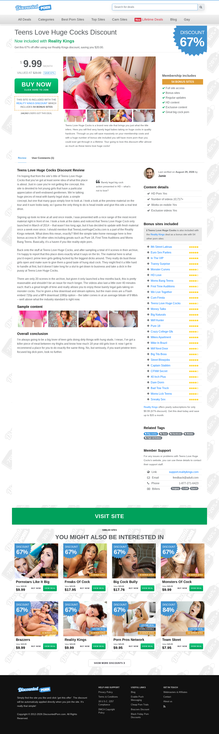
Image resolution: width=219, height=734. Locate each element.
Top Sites (98, 19)
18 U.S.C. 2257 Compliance (106, 703)
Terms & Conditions (108, 696)
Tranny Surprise (160, 263)
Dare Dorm (157, 382)
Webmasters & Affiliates (175, 692)
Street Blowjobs (160, 359)
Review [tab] (22, 157)
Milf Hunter (157, 320)
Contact (167, 696)
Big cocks (152, 434)
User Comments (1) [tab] (43, 157)
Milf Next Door (159, 348)
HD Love (156, 275)
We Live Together (161, 292)
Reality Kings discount (32, 103)
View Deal (50, 588)
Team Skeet (171, 640)
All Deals (24, 19)
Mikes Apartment (161, 337)
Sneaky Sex (158, 399)
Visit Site (109, 516)
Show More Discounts (109, 663)
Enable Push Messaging (137, 698)
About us (167, 701)
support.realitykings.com (183, 471)
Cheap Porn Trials (140, 704)
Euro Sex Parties (161, 252)
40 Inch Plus (158, 376)
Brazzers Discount (140, 709)
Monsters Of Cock (177, 582)
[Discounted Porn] (33, 7)
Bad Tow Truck (160, 388)
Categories (46, 19)
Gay (187, 19)
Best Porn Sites (72, 19)
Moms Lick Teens (161, 393)
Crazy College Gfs (162, 331)
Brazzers (23, 640)
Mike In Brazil (159, 342)
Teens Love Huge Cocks (166, 303)
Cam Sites (119, 19)
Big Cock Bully (125, 582)
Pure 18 (155, 325)
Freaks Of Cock (77, 582)
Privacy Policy (105, 692)
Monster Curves (160, 269)
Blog (173, 19)
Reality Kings (61, 41)
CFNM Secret (159, 371)
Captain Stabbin (160, 365)
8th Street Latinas (161, 246)
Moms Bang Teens (162, 280)
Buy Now (36, 588)
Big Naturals (158, 314)
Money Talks (158, 309)
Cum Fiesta (158, 297)
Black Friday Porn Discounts (140, 716)
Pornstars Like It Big (32, 582)
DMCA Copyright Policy (106, 711)
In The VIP (157, 258)
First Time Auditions (163, 286)
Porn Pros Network (128, 640)
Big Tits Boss (159, 354)
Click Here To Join (36, 86)
